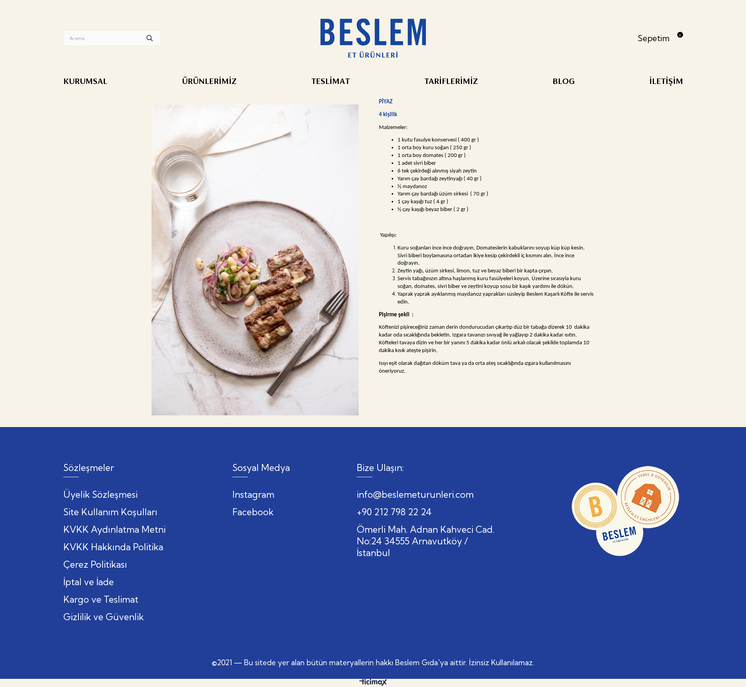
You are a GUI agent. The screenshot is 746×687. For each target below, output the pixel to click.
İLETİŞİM (666, 81)
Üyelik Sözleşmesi (100, 494)
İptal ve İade (88, 582)
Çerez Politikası (95, 564)
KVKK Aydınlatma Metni (114, 529)
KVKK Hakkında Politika (113, 547)
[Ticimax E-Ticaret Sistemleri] (373, 684)
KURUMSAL (85, 81)
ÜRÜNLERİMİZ (209, 81)
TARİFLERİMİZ (451, 81)
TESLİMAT (330, 81)
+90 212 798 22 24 (394, 512)
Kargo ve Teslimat (100, 599)
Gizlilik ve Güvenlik (103, 616)
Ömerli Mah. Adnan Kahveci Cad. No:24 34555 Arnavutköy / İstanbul (425, 541)
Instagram (253, 494)
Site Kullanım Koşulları (110, 512)
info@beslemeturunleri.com (415, 494)
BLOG (564, 81)
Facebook (253, 512)
